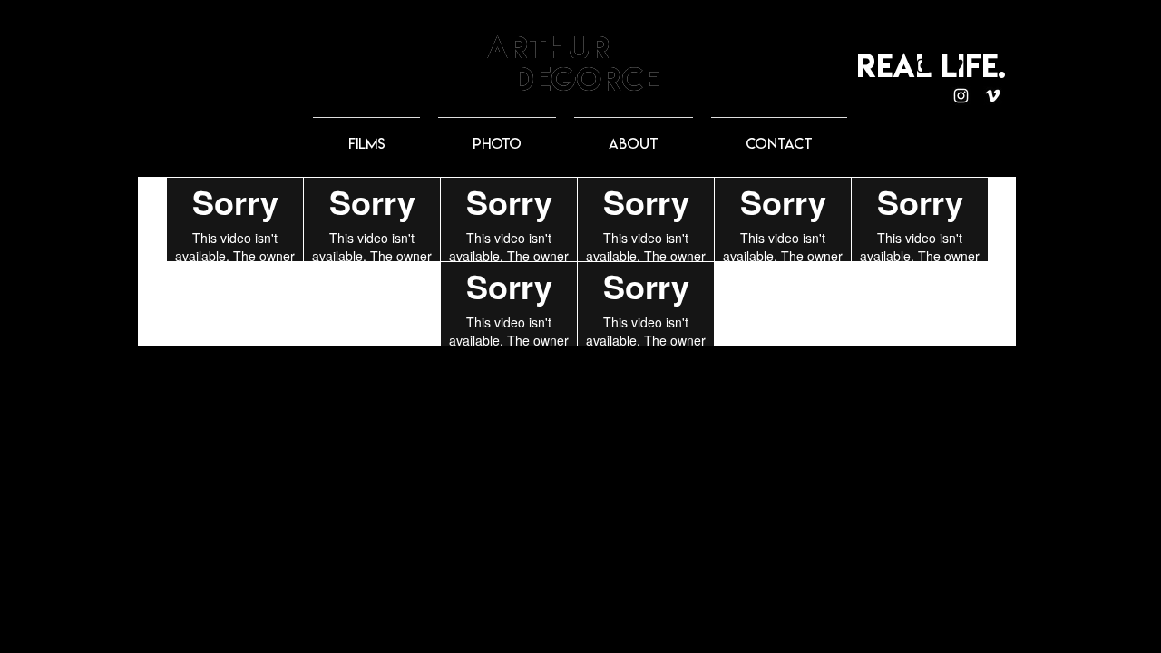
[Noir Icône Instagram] (923, 65)
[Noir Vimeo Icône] (955, 65)
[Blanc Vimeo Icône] (992, 95)
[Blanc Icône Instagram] (961, 95)
